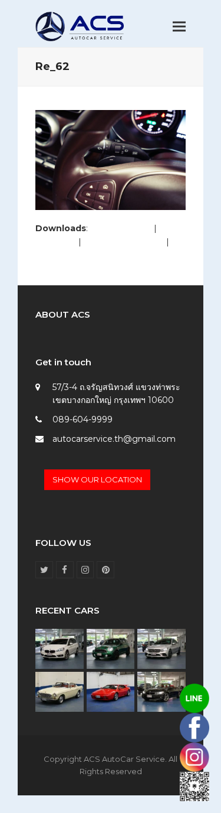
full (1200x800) (120, 228)
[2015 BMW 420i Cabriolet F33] (161, 691)
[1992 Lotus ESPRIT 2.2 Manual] (111, 691)
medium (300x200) (124, 241)
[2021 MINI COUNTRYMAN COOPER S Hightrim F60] (111, 648)
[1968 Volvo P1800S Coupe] (59, 691)
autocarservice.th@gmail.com (114, 439)
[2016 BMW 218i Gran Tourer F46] (59, 648)
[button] (179, 27)
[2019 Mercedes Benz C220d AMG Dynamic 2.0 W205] (161, 648)
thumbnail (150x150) (75, 254)
